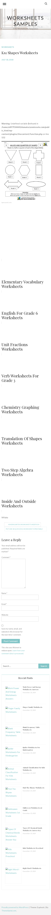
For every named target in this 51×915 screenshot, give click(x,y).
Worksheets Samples (25, 21)
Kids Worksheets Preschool (33, 848)
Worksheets (7, 47)
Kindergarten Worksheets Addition (23, 524)
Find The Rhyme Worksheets (33, 788)
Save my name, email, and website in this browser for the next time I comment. (12, 632)
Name (4, 593)
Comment (5, 557)
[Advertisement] (25, 89)
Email (4, 604)
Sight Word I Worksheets (32, 868)
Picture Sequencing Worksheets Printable (24, 529)
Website (4, 615)
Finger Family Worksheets (32, 707)
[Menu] (4, 4)
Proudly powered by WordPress (15, 907)
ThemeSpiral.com (8, 910)
